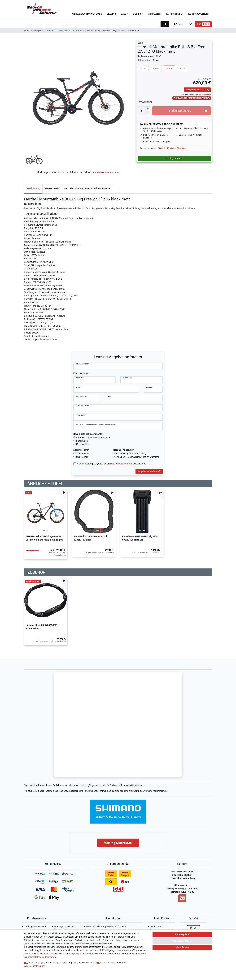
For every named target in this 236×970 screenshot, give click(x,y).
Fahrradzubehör (198, 14)
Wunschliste (146, 102)
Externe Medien (86, 962)
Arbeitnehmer (83, 453)
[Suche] (165, 24)
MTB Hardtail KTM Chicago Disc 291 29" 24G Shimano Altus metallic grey (44, 538)
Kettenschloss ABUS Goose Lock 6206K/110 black (90, 538)
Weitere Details (52, 188)
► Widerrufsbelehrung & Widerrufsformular (105, 926)
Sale (123, 14)
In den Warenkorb (180, 110)
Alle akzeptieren (182, 934)
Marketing (67, 962)
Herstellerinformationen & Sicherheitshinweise (87, 188)
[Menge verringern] (147, 113)
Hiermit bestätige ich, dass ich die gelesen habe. (112, 463)
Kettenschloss (83, 444)
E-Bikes (137, 14)
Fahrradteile (174, 14)
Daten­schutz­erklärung (45, 957)
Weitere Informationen (108, 172)
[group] (45, 511)
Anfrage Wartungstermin (87, 14)
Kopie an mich (83, 373)
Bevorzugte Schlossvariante (87, 434)
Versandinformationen (155, 791)
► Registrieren (155, 926)
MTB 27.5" (79, 31)
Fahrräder (154, 14)
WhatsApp (181, 148)
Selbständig (82, 457)
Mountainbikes (65, 31)
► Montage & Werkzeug (63, 926)
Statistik (50, 962)
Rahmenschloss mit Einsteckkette (93, 437)
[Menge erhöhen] (147, 108)
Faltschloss (82, 441)
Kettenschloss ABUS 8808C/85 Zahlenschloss (41, 627)
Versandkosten (204, 95)
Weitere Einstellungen (34, 966)
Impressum (76, 953)
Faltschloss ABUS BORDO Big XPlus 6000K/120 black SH (140, 538)
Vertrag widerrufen (118, 842)
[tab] (33, 188)
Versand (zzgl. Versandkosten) (130, 453)
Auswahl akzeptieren (182, 941)
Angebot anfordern (147, 471)
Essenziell (34, 962)
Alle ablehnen (182, 947)
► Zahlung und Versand (34, 926)
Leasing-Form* (81, 450)
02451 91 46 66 (165, 148)
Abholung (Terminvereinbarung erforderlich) (137, 457)
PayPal (105, 962)
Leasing (111, 14)
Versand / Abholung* (123, 450)
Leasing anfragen (174, 158)
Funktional (121, 962)
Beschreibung (33, 188)
